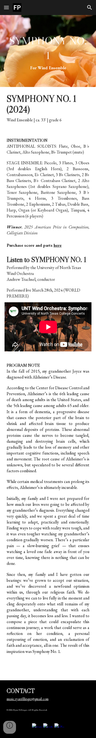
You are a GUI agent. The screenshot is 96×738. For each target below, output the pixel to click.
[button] (6, 7)
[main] (48, 51)
